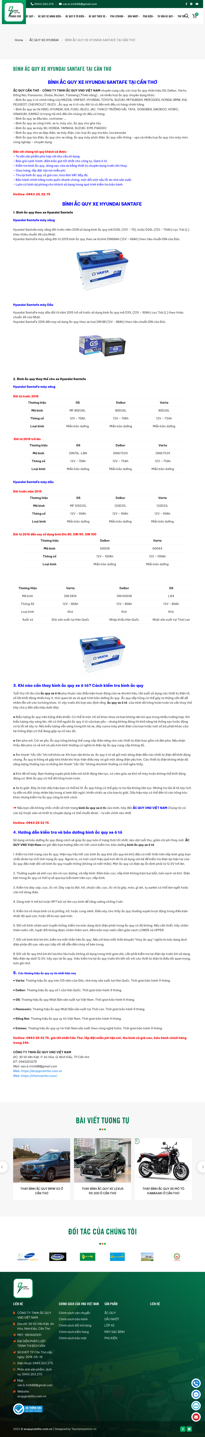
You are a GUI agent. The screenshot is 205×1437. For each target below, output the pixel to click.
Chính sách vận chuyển (74, 1313)
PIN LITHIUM (116, 16)
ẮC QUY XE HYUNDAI (44, 40)
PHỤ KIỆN (148, 16)
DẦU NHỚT (133, 16)
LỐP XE (109, 1325)
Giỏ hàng (196, 15)
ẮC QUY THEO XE (97, 16)
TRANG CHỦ (15, 16)
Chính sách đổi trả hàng (75, 1325)
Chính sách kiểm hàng (74, 1332)
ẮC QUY (29, 16)
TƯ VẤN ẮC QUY (165, 16)
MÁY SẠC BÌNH (114, 1332)
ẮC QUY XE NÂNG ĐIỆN (49, 16)
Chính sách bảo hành (73, 1319)
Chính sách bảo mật (72, 1338)
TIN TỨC (182, 16)
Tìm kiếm (186, 16)
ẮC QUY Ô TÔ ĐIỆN (75, 16)
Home (19, 40)
